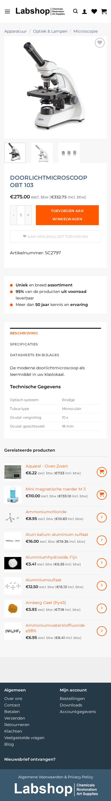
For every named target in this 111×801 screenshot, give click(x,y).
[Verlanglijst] (94, 11)
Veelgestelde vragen (24, 737)
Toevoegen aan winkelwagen (67, 215)
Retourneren (16, 724)
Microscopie (85, 31)
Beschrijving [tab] (24, 333)
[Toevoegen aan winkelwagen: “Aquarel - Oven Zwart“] (102, 472)
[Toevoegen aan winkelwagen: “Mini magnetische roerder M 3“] (102, 495)
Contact (12, 705)
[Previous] (13, 87)
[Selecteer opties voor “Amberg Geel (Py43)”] (102, 608)
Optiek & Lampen (50, 31)
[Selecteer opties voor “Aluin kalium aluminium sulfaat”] (102, 540)
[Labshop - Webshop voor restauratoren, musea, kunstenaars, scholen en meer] (40, 11)
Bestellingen (72, 698)
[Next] (97, 87)
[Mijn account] (84, 11)
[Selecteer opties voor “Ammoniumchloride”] (102, 518)
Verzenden (14, 718)
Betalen (12, 711)
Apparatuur (15, 31)
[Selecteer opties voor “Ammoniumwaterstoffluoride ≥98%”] (102, 631)
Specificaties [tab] (24, 344)
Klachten (13, 731)
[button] (7, 11)
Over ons (13, 698)
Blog (9, 744)
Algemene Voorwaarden (40, 777)
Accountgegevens (78, 711)
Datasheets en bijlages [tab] (34, 355)
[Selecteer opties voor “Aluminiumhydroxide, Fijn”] (102, 563)
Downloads (71, 705)
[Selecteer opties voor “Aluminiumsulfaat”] (102, 586)
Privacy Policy (80, 777)
